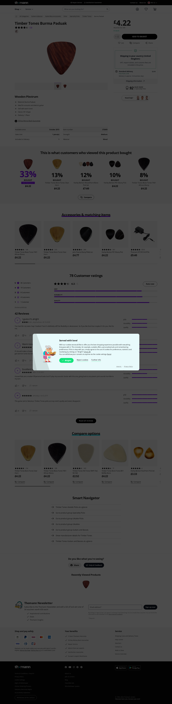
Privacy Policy (128, 366)
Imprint (119, 366)
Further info (96, 360)
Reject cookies (82, 360)
